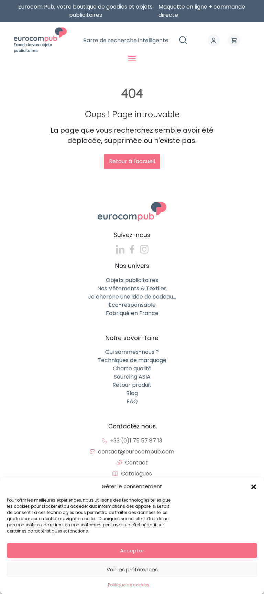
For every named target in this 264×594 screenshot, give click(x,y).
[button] (253, 486)
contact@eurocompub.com (136, 452)
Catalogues (136, 474)
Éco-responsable (132, 305)
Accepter (132, 550)
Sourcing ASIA (132, 377)
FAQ (132, 401)
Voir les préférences (132, 569)
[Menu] (132, 58)
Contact (136, 463)
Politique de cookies (128, 585)
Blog (132, 393)
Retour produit (132, 385)
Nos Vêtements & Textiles (132, 288)
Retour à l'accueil (132, 161)
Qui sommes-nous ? (132, 352)
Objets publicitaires (132, 280)
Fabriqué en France (132, 313)
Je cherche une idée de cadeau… (132, 297)
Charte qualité (132, 368)
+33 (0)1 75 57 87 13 (136, 441)
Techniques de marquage (132, 360)
